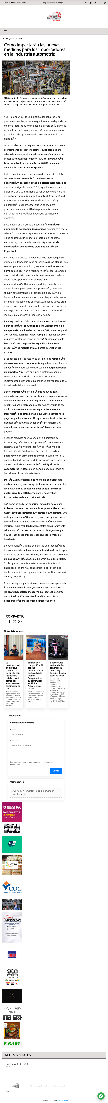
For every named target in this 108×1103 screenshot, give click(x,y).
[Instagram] (104, 2)
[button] (86, 2)
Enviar (56, 770)
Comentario (14, 741)
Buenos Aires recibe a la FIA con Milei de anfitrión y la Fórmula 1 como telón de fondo (58, 669)
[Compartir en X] (15, 621)
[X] (95, 2)
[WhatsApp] (91, 2)
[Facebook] (100, 2)
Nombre (13, 730)
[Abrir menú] (5, 31)
